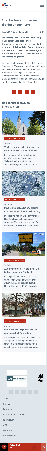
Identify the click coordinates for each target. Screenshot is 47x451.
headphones (39, 31)
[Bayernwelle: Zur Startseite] (20, 5)
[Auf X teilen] (20, 92)
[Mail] (36, 392)
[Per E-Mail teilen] (33, 92)
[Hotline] (11, 392)
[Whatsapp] (17, 392)
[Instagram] (30, 392)
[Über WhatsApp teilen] (27, 92)
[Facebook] (23, 392)
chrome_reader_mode (43, 31)
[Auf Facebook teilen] (14, 92)
